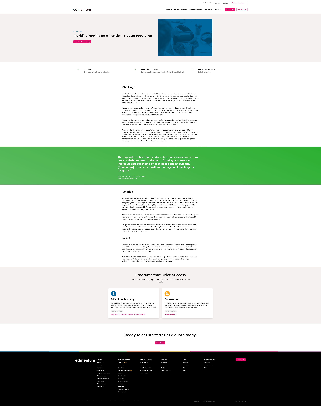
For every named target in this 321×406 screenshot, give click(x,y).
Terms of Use (113, 401)
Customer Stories (144, 373)
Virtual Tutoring (122, 384)
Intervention (100, 367)
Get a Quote (230, 9)
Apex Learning (121, 386)
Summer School (100, 386)
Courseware (121, 365)
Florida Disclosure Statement (125, 401)
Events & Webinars (165, 370)
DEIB (184, 367)
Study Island (121, 378)
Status (205, 367)
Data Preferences (139, 401)
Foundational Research (145, 367)
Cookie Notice (104, 401)
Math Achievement (101, 375)
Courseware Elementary (125, 370)
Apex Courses (121, 367)
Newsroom (185, 365)
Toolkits (163, 365)
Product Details (170, 314)
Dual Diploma (100, 362)
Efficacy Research (144, 362)
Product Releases (208, 365)
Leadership (185, 362)
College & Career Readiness (103, 373)
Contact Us (78, 401)
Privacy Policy (96, 401)
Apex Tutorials (121, 375)
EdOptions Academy (123, 381)
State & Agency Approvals (146, 370)
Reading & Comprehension (103, 378)
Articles (163, 367)
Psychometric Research (145, 365)
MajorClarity (121, 362)
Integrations (207, 362)
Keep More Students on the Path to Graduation (127, 314)
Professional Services (123, 389)
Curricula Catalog (122, 392)
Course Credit (100, 365)
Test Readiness (100, 381)
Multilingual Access (101, 384)
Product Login (242, 9)
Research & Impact (146, 359)
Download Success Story (82, 42)
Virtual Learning (100, 370)
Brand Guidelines (87, 401)
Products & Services (124, 359)
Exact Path (120, 373)
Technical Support (209, 359)
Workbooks (164, 362)
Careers (184, 370)
